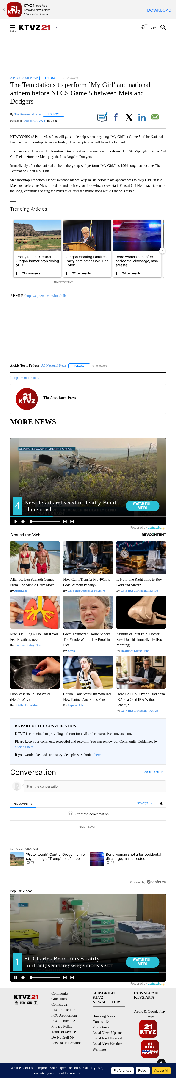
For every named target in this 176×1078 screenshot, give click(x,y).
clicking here (24, 747)
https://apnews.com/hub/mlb (45, 296)
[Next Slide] (162, 251)
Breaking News (104, 1016)
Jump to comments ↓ (25, 378)
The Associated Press (27, 114)
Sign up (158, 772)
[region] (88, 827)
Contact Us (59, 1004)
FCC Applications (64, 1015)
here (97, 755)
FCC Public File (63, 1021)
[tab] (23, 803)
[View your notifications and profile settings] (161, 803)
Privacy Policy (61, 1026)
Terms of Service (63, 1032)
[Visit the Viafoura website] (156, 882)
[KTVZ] (37, 27)
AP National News (53, 365)
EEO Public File (63, 1010)
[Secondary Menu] (16, 27)
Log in (147, 772)
